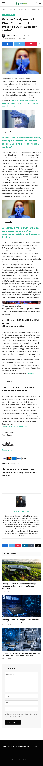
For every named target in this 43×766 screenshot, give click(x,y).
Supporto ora (7, 450)
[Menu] (3, 3)
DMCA (36, 746)
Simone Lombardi (13, 35)
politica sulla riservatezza (20, 752)
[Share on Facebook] (7, 44)
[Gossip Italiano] (22, 3)
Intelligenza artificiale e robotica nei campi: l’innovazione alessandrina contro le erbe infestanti (19, 586)
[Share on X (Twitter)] (19, 44)
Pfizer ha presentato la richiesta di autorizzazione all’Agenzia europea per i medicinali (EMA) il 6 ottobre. (20, 103)
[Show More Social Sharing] (39, 44)
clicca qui (30, 373)
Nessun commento (9, 38)
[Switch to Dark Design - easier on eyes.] (36, 3)
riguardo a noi (9, 746)
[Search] (40, 3)
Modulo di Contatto (24, 746)
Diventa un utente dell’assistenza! (14, 427)
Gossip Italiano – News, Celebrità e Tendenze (21, 755)
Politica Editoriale (20, 749)
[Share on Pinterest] (31, 44)
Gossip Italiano (17, 760)
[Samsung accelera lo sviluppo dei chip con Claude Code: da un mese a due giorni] (21, 606)
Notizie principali (8, 14)
